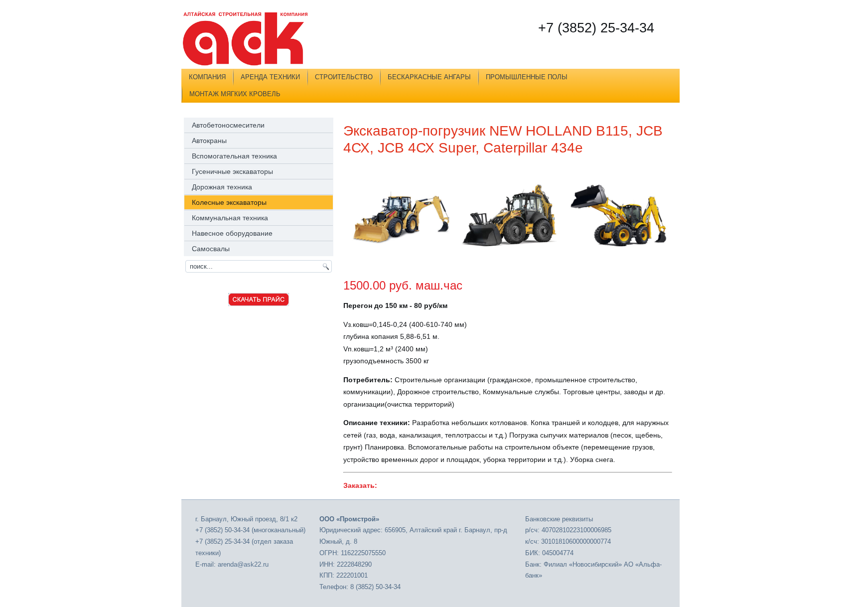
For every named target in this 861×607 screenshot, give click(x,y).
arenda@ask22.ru (243, 564)
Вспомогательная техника (234, 156)
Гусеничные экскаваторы (232, 171)
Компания (207, 77)
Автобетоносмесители (228, 125)
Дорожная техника (222, 187)
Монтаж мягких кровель (235, 94)
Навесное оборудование (232, 233)
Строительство (344, 77)
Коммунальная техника (230, 218)
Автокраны (209, 141)
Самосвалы (211, 249)
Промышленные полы (527, 77)
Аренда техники (270, 77)
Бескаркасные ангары (429, 77)
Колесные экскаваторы (229, 202)
